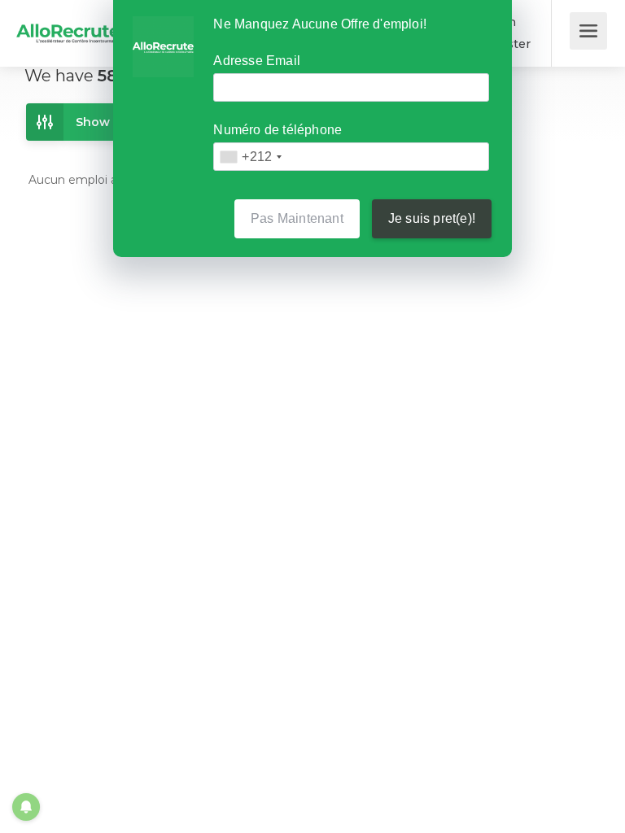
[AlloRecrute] (68, 21)
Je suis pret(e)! (431, 218)
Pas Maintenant (297, 218)
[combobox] (250, 156)
